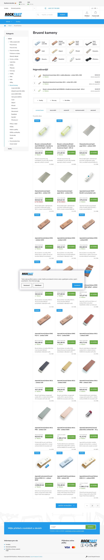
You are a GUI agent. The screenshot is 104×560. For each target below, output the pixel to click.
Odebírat (91, 527)
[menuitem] (9, 21)
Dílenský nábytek (14, 56)
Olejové (13, 102)
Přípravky (12, 68)
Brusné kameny (14, 85)
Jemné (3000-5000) (16, 94)
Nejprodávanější (79, 110)
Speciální (13, 117)
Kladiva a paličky (14, 129)
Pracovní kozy (13, 44)
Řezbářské (14, 114)
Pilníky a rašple (13, 124)
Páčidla (11, 126)
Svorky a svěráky (14, 59)
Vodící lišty (12, 62)
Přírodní (13, 105)
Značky (10, 149)
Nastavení (27, 285)
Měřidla (11, 65)
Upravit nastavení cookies (36, 556)
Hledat (62, 15)
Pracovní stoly (13, 47)
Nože (11, 79)
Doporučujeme (40, 110)
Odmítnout (38, 285)
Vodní (12, 100)
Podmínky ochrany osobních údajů (13, 549)
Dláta (11, 76)
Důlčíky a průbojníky (15, 132)
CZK (95, 8)
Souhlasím (77, 285)
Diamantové (14, 108)
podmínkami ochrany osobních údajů (74, 531)
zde (38, 281)
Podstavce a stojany (15, 53)
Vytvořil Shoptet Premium (94, 556)
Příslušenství (14, 120)
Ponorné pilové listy (15, 141)
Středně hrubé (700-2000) (18, 91)
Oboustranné (14, 111)
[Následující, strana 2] (92, 505)
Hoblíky (12, 73)
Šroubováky (13, 135)
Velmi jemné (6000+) (16, 97)
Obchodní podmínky (16, 8)
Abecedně (93, 110)
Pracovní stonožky (14, 50)
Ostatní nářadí (13, 144)
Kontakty (6, 8)
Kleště (11, 138)
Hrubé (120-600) (15, 88)
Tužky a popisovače (15, 42)
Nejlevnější (53, 110)
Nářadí (10, 38)
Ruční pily (12, 71)
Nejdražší (66, 110)
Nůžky (11, 82)
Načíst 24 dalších (65, 506)
